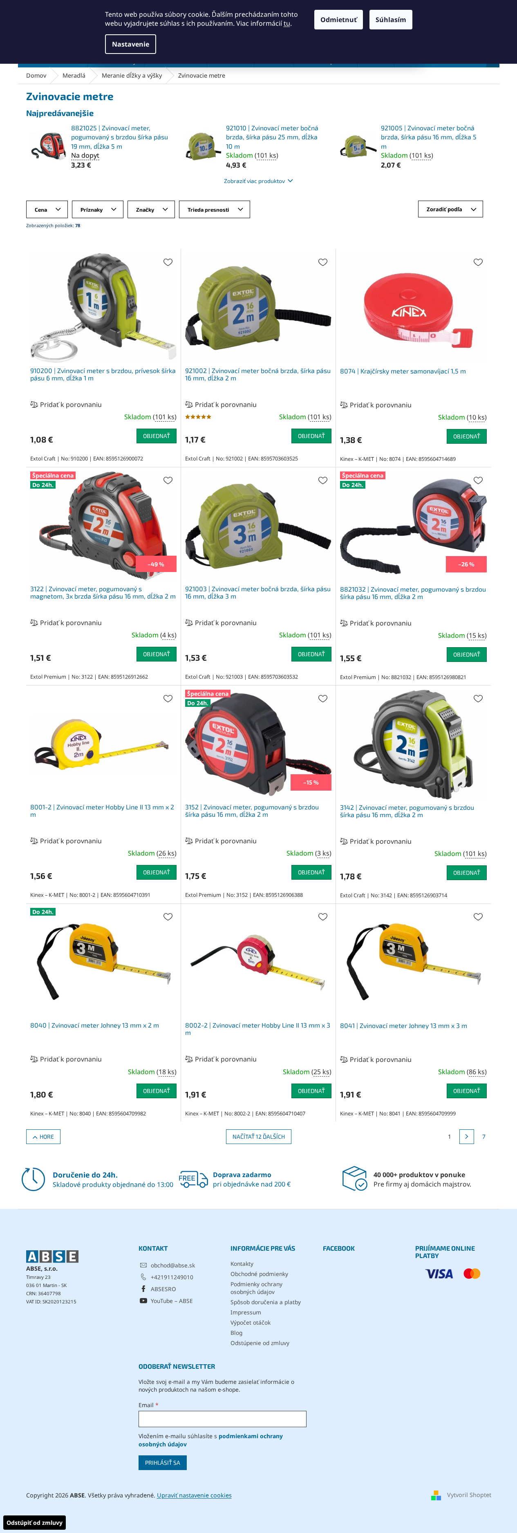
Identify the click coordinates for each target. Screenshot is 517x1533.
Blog (236, 1332)
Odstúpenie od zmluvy (260, 1343)
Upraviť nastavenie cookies (194, 1495)
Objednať (156, 435)
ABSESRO (163, 1289)
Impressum (246, 1312)
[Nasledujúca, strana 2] (466, 1136)
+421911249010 (172, 1277)
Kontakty (242, 1263)
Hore (47, 1136)
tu (287, 23)
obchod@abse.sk (173, 1265)
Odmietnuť (338, 19)
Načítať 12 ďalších (259, 1136)
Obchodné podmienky (259, 1274)
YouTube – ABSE (172, 1301)
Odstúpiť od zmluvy (35, 1522)
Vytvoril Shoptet (469, 1495)
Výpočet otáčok (251, 1322)
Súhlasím (391, 19)
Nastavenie (130, 44)
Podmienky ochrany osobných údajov (256, 1288)
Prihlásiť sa (162, 1462)
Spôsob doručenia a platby (266, 1302)
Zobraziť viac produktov (254, 180)
